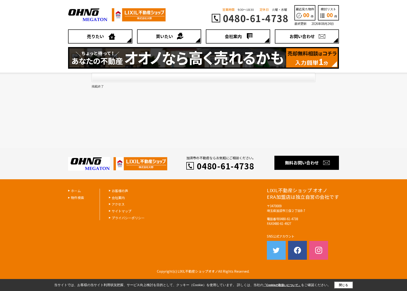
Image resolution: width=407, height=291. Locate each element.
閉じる (343, 285)
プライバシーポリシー (128, 217)
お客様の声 (120, 190)
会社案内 (233, 36)
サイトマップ (121, 211)
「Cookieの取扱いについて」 (282, 285)
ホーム (76, 190)
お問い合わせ (302, 36)
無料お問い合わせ (302, 162)
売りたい (95, 36)
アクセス (118, 204)
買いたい (164, 36)
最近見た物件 (305, 13)
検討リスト (329, 13)
